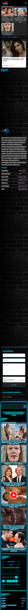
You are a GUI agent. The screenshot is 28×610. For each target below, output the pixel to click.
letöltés (3, 130)
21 (13, 581)
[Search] (24, 406)
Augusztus (11, 561)
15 (16, 577)
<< (3, 561)
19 (8, 581)
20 (10, 581)
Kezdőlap (3, 37)
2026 (11, 564)
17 (3, 581)
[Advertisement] (14, 85)
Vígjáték (9, 37)
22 (16, 581)
